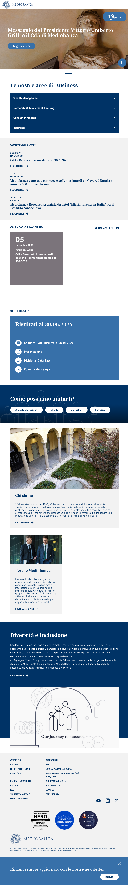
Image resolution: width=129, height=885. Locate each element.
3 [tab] (68, 73)
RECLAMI (14, 764)
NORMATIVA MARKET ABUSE (59, 769)
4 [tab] (77, 73)
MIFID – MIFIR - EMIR (20, 769)
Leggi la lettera (21, 46)
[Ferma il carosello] (122, 62)
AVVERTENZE (16, 760)
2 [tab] (59, 73)
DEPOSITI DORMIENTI (20, 781)
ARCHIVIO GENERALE (56, 781)
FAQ (12, 789)
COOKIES (50, 789)
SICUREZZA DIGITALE (20, 794)
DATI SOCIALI (52, 760)
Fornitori (100, 409)
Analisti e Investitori (26, 409)
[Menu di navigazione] (124, 4)
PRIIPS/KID (15, 773)
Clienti (54, 409)
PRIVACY (14, 785)
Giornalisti (76, 409)
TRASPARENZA (52, 794)
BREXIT (49, 764)
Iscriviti (109, 876)
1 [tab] (51, 73)
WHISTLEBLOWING (19, 798)
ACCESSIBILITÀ (53, 785)
